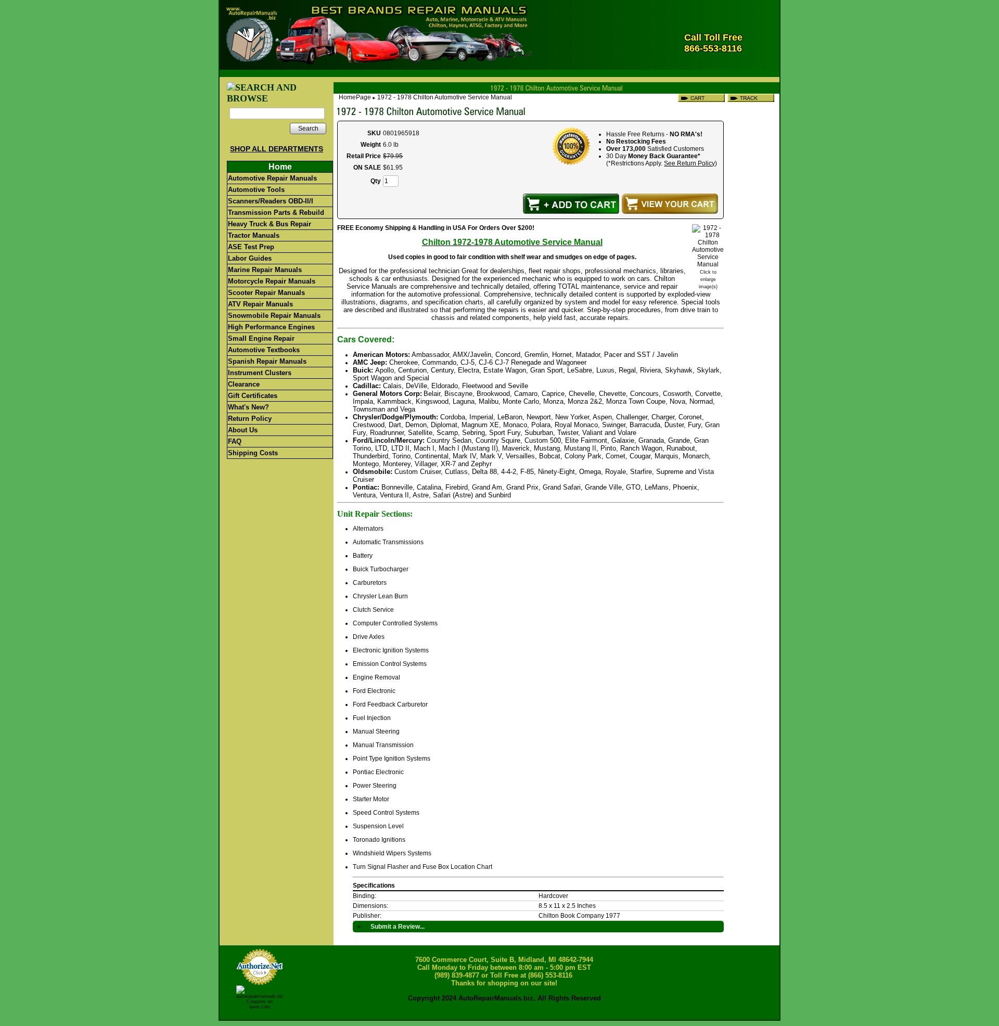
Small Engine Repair (261, 338)
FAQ (234, 441)
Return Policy (250, 418)
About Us (243, 430)
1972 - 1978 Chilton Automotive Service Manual (444, 97)
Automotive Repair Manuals (272, 178)
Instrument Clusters (259, 373)
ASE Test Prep (251, 247)
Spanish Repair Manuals (267, 361)
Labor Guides (250, 258)
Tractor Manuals (253, 235)
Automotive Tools (256, 190)
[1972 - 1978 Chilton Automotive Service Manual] (708, 264)
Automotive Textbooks (264, 350)
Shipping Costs (253, 453)
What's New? (248, 407)
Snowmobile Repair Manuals (274, 315)
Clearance (244, 384)
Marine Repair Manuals (265, 270)
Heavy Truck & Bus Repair (269, 224)
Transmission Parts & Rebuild (276, 212)
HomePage (355, 97)
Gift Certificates (252, 396)
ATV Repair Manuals (260, 304)
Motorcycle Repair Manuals (271, 281)
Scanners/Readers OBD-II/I (270, 201)
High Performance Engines (271, 327)
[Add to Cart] (571, 204)
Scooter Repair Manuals (266, 293)
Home (280, 166)
